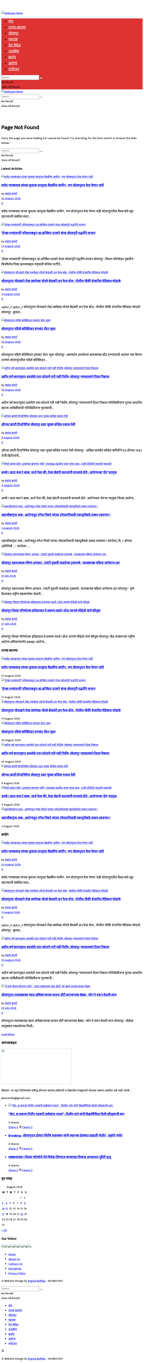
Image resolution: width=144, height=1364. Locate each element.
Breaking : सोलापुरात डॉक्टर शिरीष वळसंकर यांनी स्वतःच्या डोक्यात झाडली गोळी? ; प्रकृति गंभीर (65, 1135)
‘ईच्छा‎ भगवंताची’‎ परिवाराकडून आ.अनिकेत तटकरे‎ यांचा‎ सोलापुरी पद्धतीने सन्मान (48, 233)
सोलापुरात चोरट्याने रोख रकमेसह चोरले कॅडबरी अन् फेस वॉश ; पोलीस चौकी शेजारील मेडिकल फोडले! (61, 281)
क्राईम (12, 57)
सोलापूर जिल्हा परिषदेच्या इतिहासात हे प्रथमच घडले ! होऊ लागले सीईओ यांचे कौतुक (50, 610)
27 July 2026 (8, 624)
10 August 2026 (11, 342)
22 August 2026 (11, 198)
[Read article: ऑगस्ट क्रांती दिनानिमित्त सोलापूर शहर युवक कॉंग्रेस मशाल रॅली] (72, 416)
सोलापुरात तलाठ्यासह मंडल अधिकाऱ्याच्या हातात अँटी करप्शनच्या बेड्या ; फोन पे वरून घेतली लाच (58, 995)
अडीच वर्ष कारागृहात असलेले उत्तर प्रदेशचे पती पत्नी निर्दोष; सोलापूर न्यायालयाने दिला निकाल (55, 377)
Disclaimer (15, 1268)
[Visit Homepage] (12, 13)
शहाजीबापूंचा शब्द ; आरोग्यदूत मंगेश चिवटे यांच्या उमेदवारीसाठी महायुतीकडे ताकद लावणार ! (55, 515)
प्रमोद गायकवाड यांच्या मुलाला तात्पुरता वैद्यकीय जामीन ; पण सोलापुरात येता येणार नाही (52, 185)
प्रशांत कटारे (11, 193)
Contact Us (15, 1264)
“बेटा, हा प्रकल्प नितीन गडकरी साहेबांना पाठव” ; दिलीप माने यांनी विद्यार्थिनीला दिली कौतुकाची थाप (66, 1114)
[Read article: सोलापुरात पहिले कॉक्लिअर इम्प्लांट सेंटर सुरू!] (72, 320)
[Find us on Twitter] (2, 8)
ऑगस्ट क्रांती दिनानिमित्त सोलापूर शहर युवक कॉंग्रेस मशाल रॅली (38, 424)
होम (10, 21)
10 (3, 1208)
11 (7, 1208)
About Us (14, 1259)
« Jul (4, 1230)
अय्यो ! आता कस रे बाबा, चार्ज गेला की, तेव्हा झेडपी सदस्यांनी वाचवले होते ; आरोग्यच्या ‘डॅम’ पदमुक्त (59, 472)
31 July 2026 (8, 576)
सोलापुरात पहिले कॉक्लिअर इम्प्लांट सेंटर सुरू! (28, 329)
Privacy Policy (17, 1273)
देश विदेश (14, 45)
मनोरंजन (13, 69)
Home (12, 1254)
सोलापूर (13, 33)
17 (3, 1214)
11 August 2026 (10, 294)
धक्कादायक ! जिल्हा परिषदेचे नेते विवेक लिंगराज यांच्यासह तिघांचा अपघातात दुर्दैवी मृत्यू (59, 1157)
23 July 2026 (8, 1008)
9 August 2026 (10, 437)
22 (21, 1214)
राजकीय (13, 51)
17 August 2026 (10, 246)
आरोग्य (12, 63)
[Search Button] (41, 78)
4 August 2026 (10, 485)
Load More (8, 1034)
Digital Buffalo (36, 1281)
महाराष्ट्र (13, 39)
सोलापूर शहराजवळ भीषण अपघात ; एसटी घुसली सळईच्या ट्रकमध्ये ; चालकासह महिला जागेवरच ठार (60, 563)
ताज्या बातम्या (17, 27)
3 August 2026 (10, 528)
